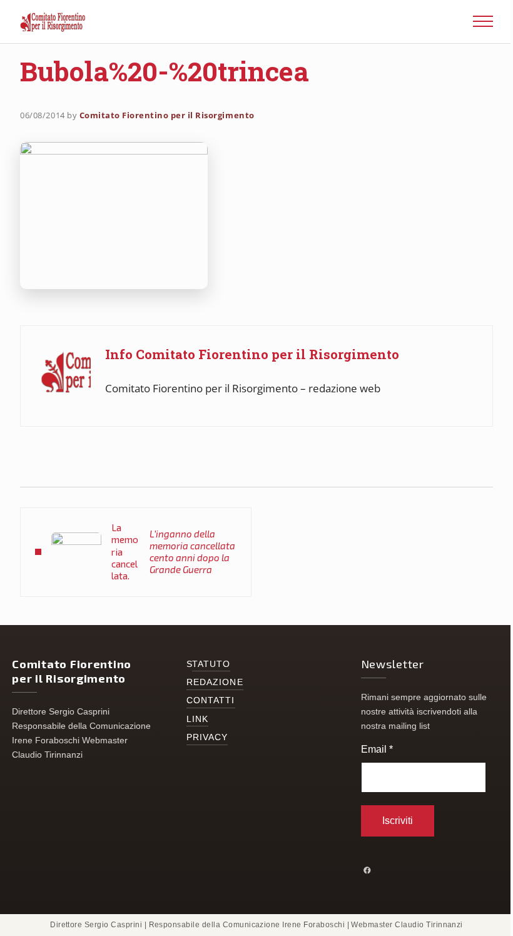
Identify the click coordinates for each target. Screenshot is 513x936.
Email (377, 749)
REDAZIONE (214, 682)
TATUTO (211, 664)
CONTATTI (210, 700)
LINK (197, 719)
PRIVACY (207, 737)
